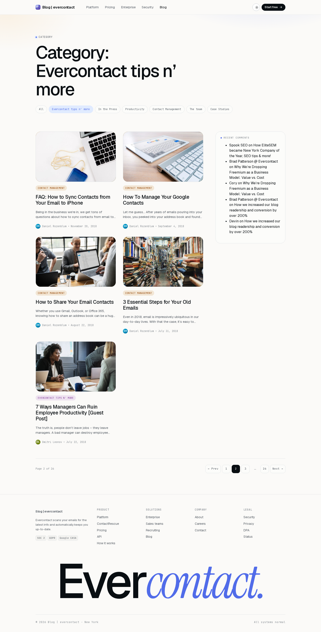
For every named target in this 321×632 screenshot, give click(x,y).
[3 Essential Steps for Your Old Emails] (163, 262)
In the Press (107, 109)
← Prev (213, 468)
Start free (273, 7)
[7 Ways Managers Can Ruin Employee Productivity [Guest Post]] (76, 366)
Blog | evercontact (49, 511)
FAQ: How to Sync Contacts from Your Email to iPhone (73, 200)
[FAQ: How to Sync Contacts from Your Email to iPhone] (76, 157)
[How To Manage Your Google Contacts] (163, 157)
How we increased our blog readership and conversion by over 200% (253, 210)
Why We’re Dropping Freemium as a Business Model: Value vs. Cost (248, 172)
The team (196, 109)
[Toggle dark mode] (256, 7)
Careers (200, 524)
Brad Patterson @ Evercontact (253, 161)
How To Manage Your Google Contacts (156, 200)
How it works (106, 543)
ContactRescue (108, 524)
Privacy (248, 524)
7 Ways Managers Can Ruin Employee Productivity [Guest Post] (69, 413)
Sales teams (154, 524)
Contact (200, 530)
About (199, 517)
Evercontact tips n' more (71, 109)
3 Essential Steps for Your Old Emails (157, 305)
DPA (246, 530)
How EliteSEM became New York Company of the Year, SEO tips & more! (254, 150)
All (41, 109)
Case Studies (220, 109)
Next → (278, 468)
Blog (163, 7)
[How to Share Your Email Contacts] (76, 262)
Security (148, 7)
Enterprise (128, 7)
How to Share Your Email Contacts (75, 302)
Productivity (134, 109)
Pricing (110, 7)
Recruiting (153, 530)
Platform (92, 7)
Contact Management (167, 109)
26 (264, 468)
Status (248, 537)
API (99, 537)
